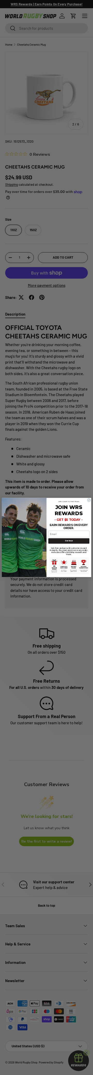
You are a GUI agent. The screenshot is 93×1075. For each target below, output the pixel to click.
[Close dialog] (88, 500)
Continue (69, 541)
